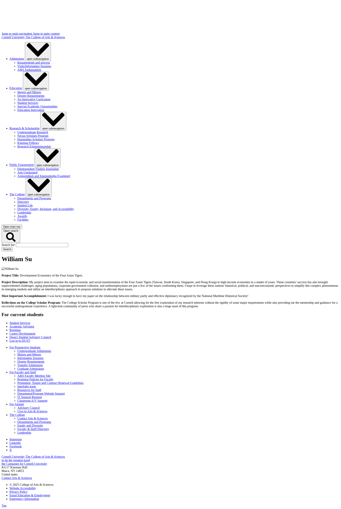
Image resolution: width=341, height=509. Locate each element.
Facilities (22, 219)
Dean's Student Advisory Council (30, 337)
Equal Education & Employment (29, 495)
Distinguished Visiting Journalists (38, 169)
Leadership (24, 212)
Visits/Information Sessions (34, 66)
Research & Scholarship (24, 128)
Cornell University (13, 37)
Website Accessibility (22, 488)
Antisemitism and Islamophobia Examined (43, 176)
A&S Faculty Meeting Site (34, 375)
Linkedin (15, 443)
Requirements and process (33, 62)
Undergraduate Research (32, 132)
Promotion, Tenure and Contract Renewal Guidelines (50, 383)
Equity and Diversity (30, 425)
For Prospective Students (24, 347)
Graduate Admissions (30, 368)
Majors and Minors (29, 92)
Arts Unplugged (27, 172)
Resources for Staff (29, 390)
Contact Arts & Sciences (32, 418)
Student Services (27, 103)
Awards (22, 216)
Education (15, 88)
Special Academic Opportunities (37, 106)
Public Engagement (21, 165)
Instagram (15, 439)
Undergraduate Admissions (34, 351)
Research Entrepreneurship (34, 146)
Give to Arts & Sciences (32, 411)
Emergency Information (24, 499)
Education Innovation (30, 110)
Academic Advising (21, 326)
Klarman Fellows (28, 143)
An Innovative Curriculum (33, 99)
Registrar (15, 330)
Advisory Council (28, 407)
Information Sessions (30, 358)
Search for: (9, 245)
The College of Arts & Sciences (45, 37)
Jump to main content (46, 33)
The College (17, 194)
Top (4, 505)
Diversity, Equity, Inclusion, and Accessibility (45, 209)
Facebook (15, 446)
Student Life (25, 205)
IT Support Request (29, 397)
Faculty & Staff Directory (33, 429)
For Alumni (16, 404)
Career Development (22, 333)
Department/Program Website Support (41, 393)
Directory (23, 202)
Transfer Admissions (30, 365)
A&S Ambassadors (29, 69)
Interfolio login (26, 386)
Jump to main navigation (17, 33)
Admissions (16, 58)
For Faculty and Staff (22, 372)
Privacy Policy (18, 491)
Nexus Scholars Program (32, 135)
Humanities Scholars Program (35, 139)
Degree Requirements (30, 95)
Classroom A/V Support (32, 400)
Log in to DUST (19, 340)
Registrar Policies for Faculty (35, 379)
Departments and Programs (34, 198)
